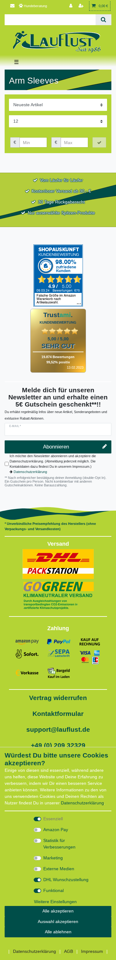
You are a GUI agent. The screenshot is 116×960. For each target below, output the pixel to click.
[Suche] (103, 19)
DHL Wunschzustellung (65, 879)
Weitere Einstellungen (55, 901)
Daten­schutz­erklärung (82, 802)
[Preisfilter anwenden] (99, 142)
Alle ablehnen (58, 931)
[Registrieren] (81, 6)
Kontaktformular (58, 713)
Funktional (53, 890)
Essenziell (53, 818)
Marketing (53, 857)
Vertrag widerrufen (58, 697)
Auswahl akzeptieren (58, 921)
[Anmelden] (71, 6)
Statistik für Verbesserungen (59, 843)
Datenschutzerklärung (30, 472)
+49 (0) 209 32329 (58, 745)
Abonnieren (56, 447)
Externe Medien (58, 868)
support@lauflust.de (58, 729)
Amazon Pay (55, 829)
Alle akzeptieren (58, 910)
